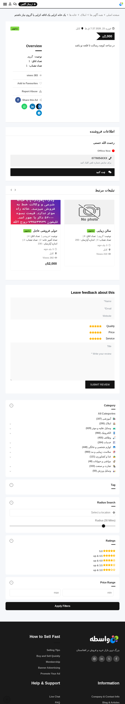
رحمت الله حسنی (104, 142)
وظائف (104, 437)
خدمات (104, 442)
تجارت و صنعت (100, 466)
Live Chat (54, 696)
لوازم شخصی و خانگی (96, 447)
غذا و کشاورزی (100, 456)
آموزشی (103, 418)
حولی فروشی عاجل (45, 230)
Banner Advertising (49, 667)
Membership (53, 661)
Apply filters (62, 606)
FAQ (57, 702)
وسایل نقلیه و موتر (98, 428)
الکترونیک (103, 432)
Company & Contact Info (105, 696)
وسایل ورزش (102, 470)
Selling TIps (53, 650)
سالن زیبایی (104, 230)
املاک (105, 423)
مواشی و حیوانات (99, 461)
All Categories (106, 413)
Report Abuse (29, 91)
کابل (78, 28)
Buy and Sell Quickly (48, 656)
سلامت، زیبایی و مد (98, 451)
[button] (15, 190)
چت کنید (101, 172)
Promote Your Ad (50, 673)
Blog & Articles (110, 702)
